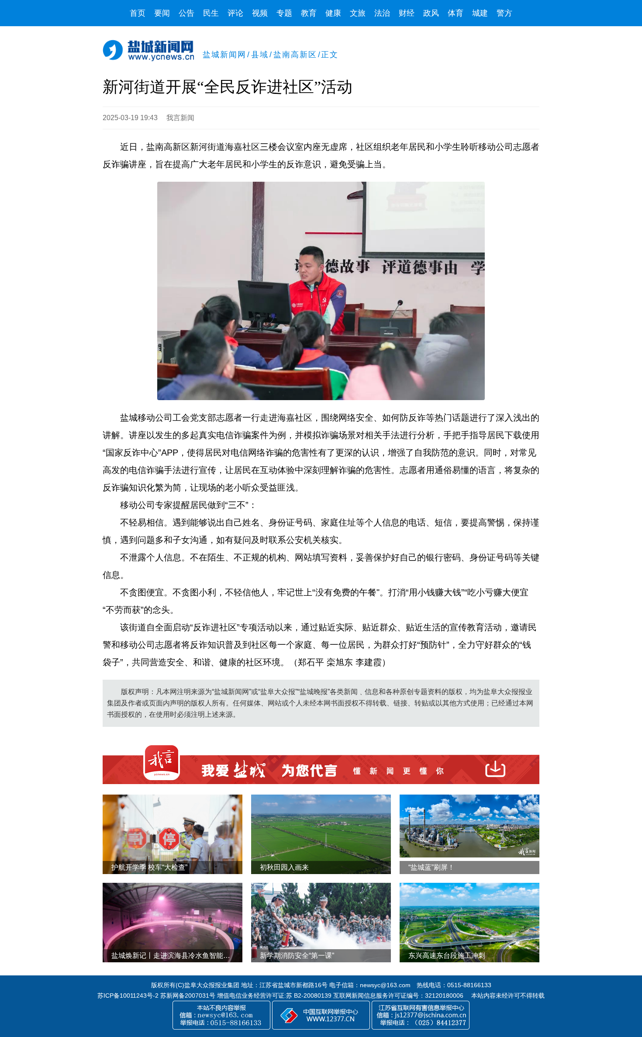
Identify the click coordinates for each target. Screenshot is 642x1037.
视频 (260, 13)
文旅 (358, 13)
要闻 (162, 13)
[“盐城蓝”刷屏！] (469, 826)
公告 (186, 13)
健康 (333, 13)
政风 (431, 13)
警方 (504, 13)
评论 (235, 13)
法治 (382, 13)
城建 (480, 13)
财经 (406, 13)
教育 (309, 13)
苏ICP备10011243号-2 (128, 995)
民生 (211, 13)
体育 (455, 13)
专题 (284, 13)
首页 (137, 13)
